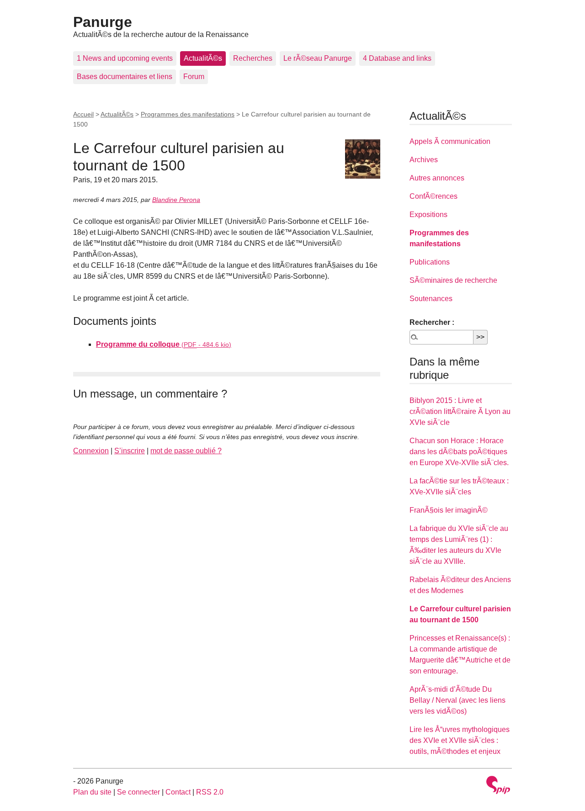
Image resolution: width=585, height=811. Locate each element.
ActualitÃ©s (203, 58)
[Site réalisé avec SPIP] (498, 786)
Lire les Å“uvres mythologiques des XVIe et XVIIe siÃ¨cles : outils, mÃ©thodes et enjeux (460, 740)
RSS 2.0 (209, 792)
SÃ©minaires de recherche (453, 280)
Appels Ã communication (450, 141)
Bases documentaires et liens (124, 76)
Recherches (252, 58)
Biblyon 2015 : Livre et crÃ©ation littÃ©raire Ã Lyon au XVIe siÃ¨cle (460, 411)
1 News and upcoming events (125, 58)
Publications (430, 262)
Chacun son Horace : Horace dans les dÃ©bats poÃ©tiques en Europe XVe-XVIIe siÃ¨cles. (459, 451)
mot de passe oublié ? (186, 451)
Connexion (91, 451)
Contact (178, 792)
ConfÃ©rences (433, 196)
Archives (424, 160)
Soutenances (431, 298)
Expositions (428, 214)
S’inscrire (129, 451)
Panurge (102, 22)
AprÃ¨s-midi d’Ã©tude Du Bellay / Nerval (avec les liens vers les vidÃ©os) (457, 700)
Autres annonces (437, 178)
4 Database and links (397, 58)
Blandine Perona (176, 199)
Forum (193, 76)
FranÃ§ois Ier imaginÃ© (449, 510)
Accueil (83, 114)
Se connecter (138, 792)
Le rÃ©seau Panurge (317, 58)
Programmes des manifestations (187, 114)
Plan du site (92, 792)
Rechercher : (432, 322)
